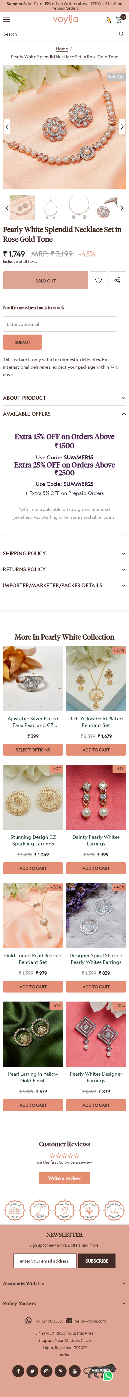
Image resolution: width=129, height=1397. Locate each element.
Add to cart (96, 750)
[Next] (122, 126)
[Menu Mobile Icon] (6, 19)
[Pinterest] (61, 1371)
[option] (64, 6)
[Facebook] (18, 1371)
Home (62, 49)
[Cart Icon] (118, 19)
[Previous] (7, 126)
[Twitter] (32, 1371)
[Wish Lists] (98, 280)
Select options (33, 750)
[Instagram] (46, 1371)
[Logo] (66, 19)
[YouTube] (75, 1371)
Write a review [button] (64, 1178)
